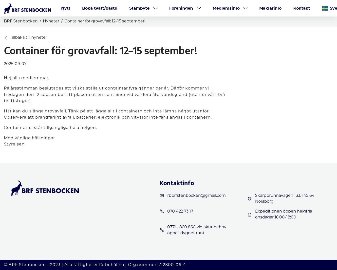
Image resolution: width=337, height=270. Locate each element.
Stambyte (139, 8)
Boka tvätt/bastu (99, 8)
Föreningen (181, 8)
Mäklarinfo (270, 8)
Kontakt (301, 8)
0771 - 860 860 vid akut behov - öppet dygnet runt (198, 230)
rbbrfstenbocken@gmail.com (196, 195)
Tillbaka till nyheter (28, 37)
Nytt (65, 8)
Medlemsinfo (226, 8)
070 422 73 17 (180, 211)
